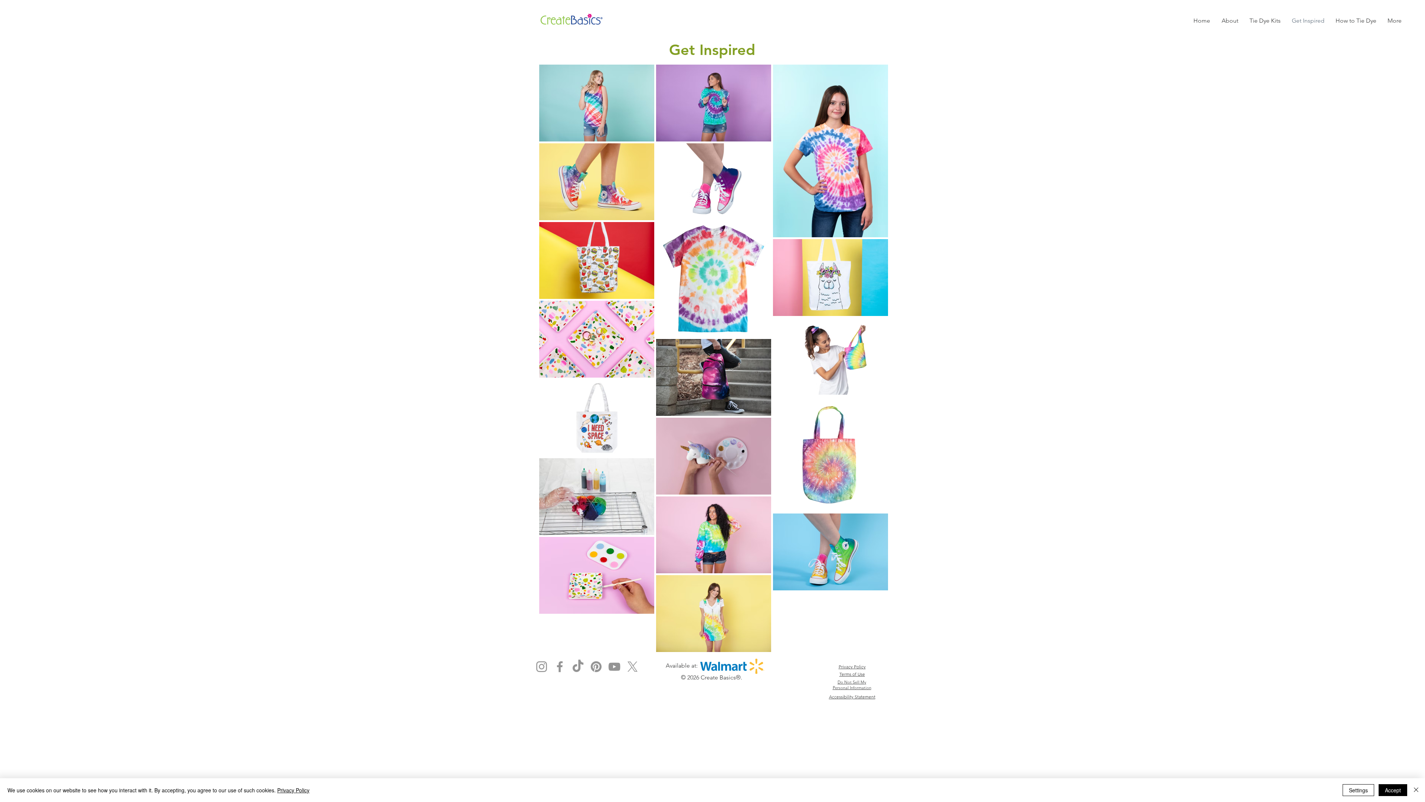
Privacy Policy (293, 790)
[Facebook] (560, 666)
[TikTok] (578, 666)
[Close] (1416, 790)
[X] (632, 666)
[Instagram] (541, 666)
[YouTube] (614, 666)
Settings (1358, 790)
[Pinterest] (596, 666)
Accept (1393, 790)
